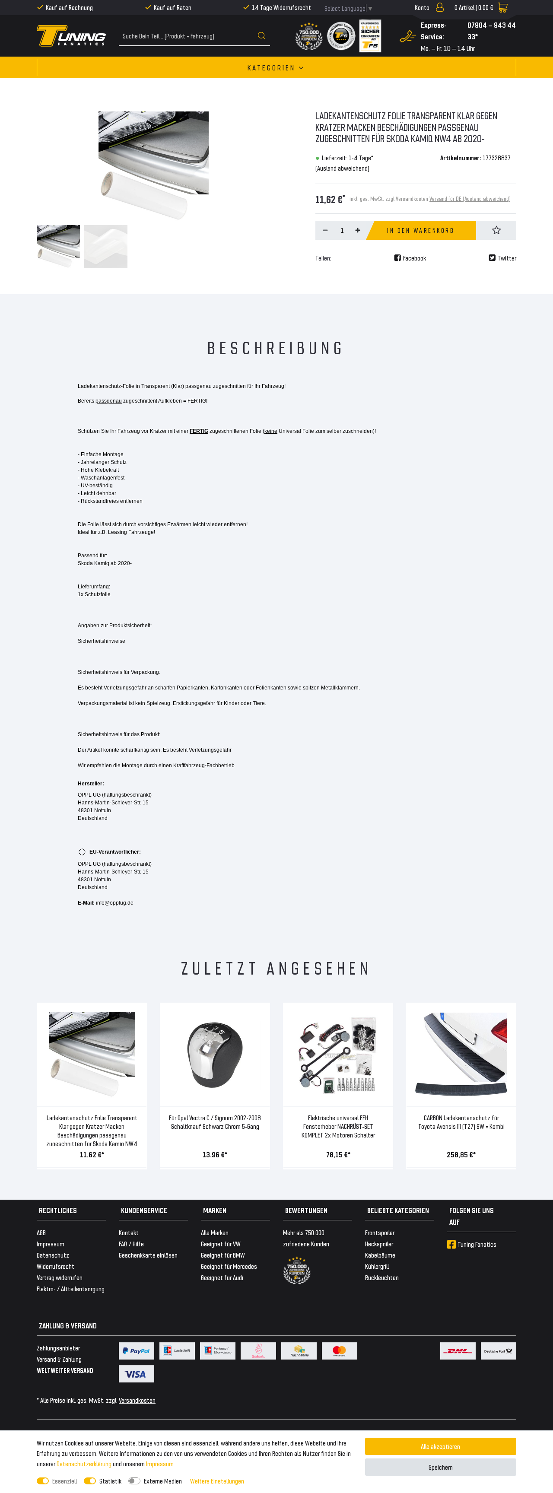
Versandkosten (137, 1400)
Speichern (441, 1467)
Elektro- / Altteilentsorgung (71, 1288)
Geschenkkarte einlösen (148, 1255)
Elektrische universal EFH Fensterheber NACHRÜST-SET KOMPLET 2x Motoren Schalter (338, 1126)
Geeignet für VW (221, 1243)
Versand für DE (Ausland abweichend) (470, 198)
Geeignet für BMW (223, 1255)
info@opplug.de (114, 903)
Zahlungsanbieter (58, 1348)
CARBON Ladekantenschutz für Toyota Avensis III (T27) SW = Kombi (461, 1121)
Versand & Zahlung (59, 1359)
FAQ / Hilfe (131, 1243)
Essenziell (64, 1481)
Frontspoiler (379, 1232)
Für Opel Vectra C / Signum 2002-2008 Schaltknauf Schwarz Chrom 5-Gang (215, 1121)
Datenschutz (53, 1255)
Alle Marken (215, 1232)
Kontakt (129, 1232)
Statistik (110, 1481)
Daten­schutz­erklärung (84, 1463)
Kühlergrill (377, 1266)
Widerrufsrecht (55, 1266)
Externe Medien (163, 1481)
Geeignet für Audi (222, 1277)
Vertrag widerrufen (60, 1277)
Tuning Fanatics (477, 1244)
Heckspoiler (379, 1243)
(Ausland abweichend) (342, 168)
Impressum (160, 1463)
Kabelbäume (380, 1255)
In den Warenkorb (420, 230)
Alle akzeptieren (440, 1446)
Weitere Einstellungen (217, 1481)
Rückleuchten (382, 1277)
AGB (41, 1232)
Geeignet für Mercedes (229, 1266)
